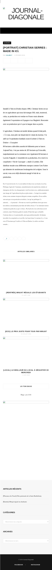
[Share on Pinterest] (24, 238)
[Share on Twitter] (14, 60)
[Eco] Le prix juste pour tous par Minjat (26, 331)
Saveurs (7, 43)
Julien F (9, 55)
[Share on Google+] (19, 238)
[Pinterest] (21, 60)
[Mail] (29, 60)
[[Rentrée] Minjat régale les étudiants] (26, 274)
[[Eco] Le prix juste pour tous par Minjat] (26, 313)
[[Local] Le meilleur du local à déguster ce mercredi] (26, 352)
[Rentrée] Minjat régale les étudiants (26, 293)
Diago (23, 395)
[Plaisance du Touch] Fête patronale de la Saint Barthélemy (22, 496)
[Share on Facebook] (7, 60)
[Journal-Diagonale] (26, 13)
